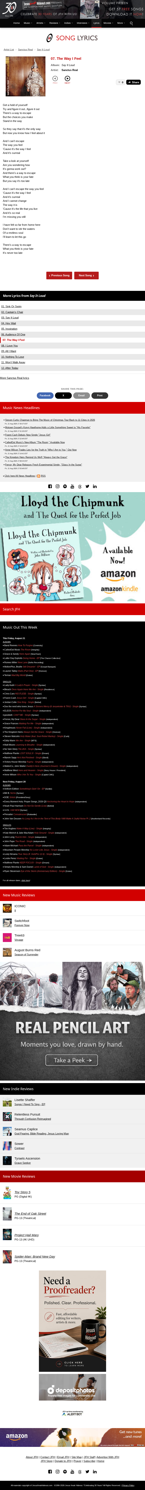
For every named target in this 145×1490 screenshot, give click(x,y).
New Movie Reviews (19, 1176)
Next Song (86, 275)
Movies (107, 23)
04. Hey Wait (8, 323)
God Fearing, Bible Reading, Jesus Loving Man (41, 1133)
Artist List (9, 49)
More (120, 23)
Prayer (77, 1461)
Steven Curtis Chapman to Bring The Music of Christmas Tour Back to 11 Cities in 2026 (50, 420)
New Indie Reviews (18, 1088)
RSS (43, 476)
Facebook (45, 395)
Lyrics (96, 23)
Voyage (18, 939)
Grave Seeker (22, 1162)
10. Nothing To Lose (12, 356)
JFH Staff (89, 1457)
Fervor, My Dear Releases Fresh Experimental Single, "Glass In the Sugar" (43, 464)
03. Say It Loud (10, 317)
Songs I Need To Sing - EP (29, 1104)
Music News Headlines (21, 407)
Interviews (82, 23)
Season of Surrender (26, 954)
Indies (67, 23)
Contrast (19, 1148)
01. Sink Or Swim (11, 306)
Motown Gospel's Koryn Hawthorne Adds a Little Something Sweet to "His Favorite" (48, 427)
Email (81, 395)
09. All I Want (8, 351)
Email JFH (63, 1457)
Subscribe (89, 1461)
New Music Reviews (19, 895)
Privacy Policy (128, 1485)
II (15, 910)
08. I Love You (9, 345)
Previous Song (59, 275)
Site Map (76, 1457)
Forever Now (22, 925)
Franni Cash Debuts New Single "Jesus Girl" (28, 435)
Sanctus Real (25, 49)
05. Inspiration (9, 328)
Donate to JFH (63, 1461)
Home (16, 23)
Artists (39, 23)
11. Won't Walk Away (13, 362)
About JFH (32, 1457)
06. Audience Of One (13, 334)
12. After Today (9, 367)
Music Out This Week (20, 627)
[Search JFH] (131, 23)
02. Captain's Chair (12, 312)
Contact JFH (47, 1457)
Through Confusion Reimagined (32, 1118)
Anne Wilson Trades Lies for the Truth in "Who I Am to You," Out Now (41, 449)
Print (99, 395)
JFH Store (47, 1461)
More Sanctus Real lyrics (14, 377)
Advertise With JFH (108, 1457)
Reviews (54, 23)
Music (27, 23)
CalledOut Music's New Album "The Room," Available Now (35, 442)
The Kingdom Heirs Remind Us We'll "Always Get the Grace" (36, 457)
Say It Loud (43, 49)
